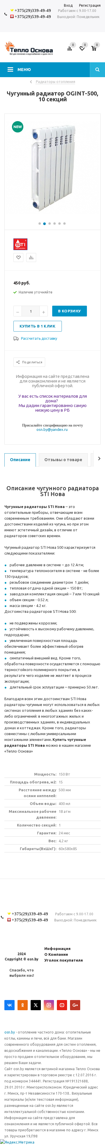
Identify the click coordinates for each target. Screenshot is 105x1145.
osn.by (10, 1032)
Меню (24, 69)
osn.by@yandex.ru (52, 429)
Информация (57, 948)
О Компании (56, 954)
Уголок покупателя (63, 960)
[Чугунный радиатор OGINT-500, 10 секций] (52, 213)
